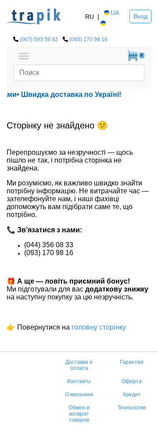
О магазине (79, 394)
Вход (140, 16)
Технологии (132, 408)
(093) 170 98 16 (88, 39)
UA (115, 12)
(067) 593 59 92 (39, 39)
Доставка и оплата (79, 365)
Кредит (132, 394)
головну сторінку (98, 327)
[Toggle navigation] (24, 55)
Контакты (79, 381)
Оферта (132, 381)
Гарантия (132, 362)
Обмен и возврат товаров (79, 414)
